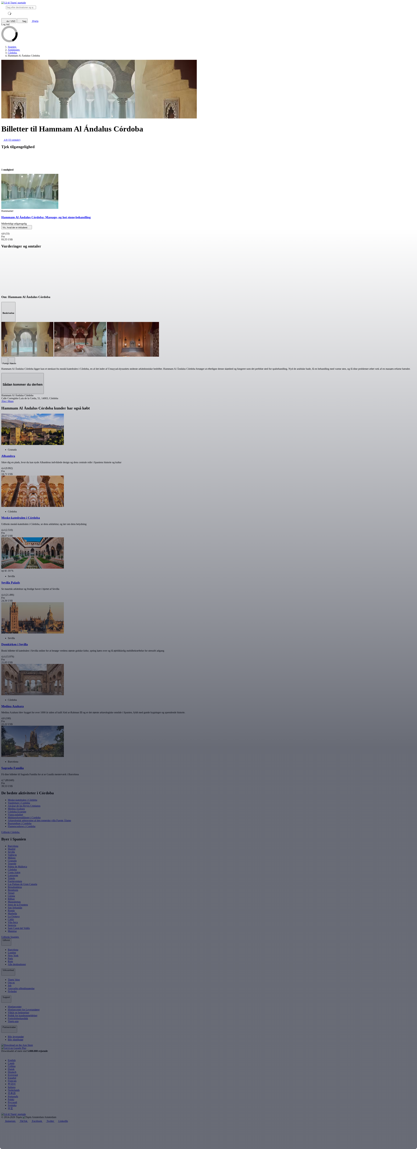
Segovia (12, 925)
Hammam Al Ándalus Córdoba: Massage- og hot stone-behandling (46, 217)
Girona (11, 895)
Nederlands (14, 1090)
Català (11, 1063)
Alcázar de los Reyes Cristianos (24, 805)
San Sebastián (15, 907)
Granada (12, 860)
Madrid (11, 849)
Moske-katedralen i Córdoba (22, 800)
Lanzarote (13, 875)
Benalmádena (15, 887)
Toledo (11, 878)
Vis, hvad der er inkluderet (15, 227)
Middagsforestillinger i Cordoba (24, 817)
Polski (11, 1099)
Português (13, 1096)
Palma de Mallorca (17, 866)
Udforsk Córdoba (10, 832)
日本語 (12, 1093)
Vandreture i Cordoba (19, 802)
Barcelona (13, 846)
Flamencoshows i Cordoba (21, 826)
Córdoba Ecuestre (17, 811)
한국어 (12, 1084)
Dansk (11, 1069)
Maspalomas (14, 901)
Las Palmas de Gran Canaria (22, 884)
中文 (10, 1108)
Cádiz (11, 919)
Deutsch (12, 1072)
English (12, 1060)
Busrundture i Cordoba (19, 823)
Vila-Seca (13, 922)
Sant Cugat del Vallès (19, 928)
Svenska (12, 1105)
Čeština (11, 1066)
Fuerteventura (15, 881)
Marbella (12, 913)
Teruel (11, 893)
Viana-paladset (15, 814)
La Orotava (14, 916)
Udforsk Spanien (10, 937)
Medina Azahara (16, 808)
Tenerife (12, 863)
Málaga (11, 857)
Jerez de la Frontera (18, 904)
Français (12, 1080)
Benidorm (13, 890)
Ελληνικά (13, 1075)
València (12, 854)
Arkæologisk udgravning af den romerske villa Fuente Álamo (39, 820)
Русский (12, 1102)
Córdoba (12, 869)
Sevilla (11, 852)
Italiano (11, 1087)
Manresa (12, 931)
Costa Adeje (14, 872)
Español (12, 1077)
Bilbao (11, 898)
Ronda (11, 910)
